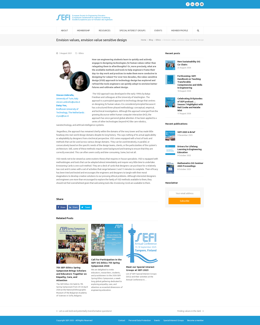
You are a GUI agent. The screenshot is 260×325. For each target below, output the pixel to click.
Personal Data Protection (140, 320)
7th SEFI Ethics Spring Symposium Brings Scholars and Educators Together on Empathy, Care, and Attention (71, 273)
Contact (121, 320)
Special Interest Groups (173, 320)
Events (157, 320)
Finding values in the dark (189, 311)
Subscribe (184, 201)
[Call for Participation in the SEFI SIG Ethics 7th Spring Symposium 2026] (107, 239)
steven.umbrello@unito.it (68, 102)
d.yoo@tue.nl (62, 116)
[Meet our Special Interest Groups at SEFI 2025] (142, 243)
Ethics (81, 53)
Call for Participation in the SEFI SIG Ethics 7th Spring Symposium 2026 (106, 262)
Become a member (195, 320)
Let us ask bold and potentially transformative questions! (85, 311)
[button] (61, 207)
